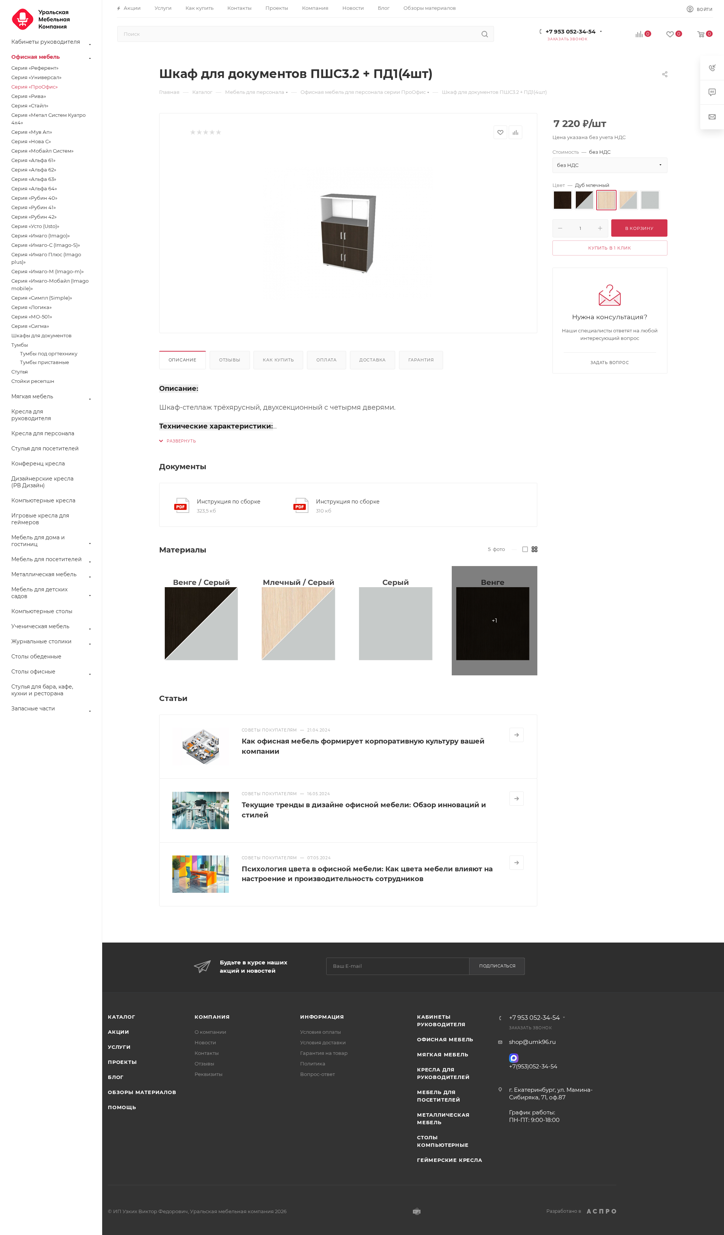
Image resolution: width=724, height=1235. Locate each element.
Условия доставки (323, 1042)
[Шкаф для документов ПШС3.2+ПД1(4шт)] (348, 233)
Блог (116, 1077)
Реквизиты (208, 1074)
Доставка (372, 360)
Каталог (121, 1017)
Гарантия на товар (324, 1053)
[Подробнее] (516, 735)
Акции (118, 1032)
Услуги (119, 1047)
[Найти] (485, 34)
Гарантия (421, 360)
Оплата (326, 360)
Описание (182, 360)
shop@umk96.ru (532, 1041)
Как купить (278, 360)
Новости (205, 1042)
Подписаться (497, 966)
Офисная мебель (445, 1039)
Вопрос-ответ (317, 1074)
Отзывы (230, 360)
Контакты (207, 1053)
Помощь (122, 1107)
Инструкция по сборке (229, 501)
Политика (312, 1064)
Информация (322, 1017)
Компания (212, 1017)
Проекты (122, 1062)
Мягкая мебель (442, 1054)
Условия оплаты (320, 1032)
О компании (210, 1032)
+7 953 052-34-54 (570, 31)
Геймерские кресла (449, 1160)
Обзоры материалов (142, 1092)
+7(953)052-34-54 (533, 1066)
